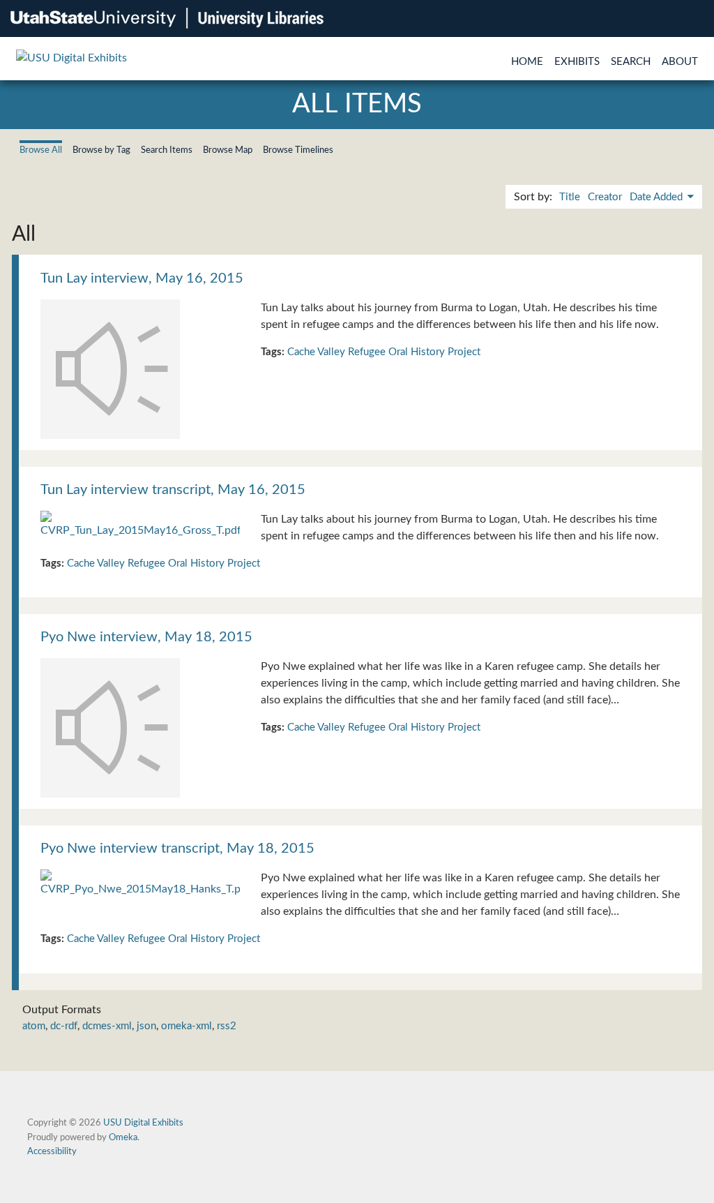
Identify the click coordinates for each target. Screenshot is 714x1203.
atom (33, 1026)
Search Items (166, 150)
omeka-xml (186, 1026)
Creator (605, 197)
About (680, 62)
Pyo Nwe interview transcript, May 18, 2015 (177, 848)
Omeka (123, 1137)
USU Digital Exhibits (143, 1123)
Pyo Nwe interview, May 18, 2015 (146, 637)
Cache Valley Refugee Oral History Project (383, 352)
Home (527, 62)
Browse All (41, 150)
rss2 (226, 1026)
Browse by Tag (101, 150)
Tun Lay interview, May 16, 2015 (141, 278)
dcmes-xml (107, 1026)
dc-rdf (63, 1026)
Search (631, 62)
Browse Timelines (298, 150)
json (146, 1026)
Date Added (657, 197)
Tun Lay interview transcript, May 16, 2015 (172, 490)
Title (569, 197)
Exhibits (577, 62)
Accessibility (52, 1151)
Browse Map (227, 150)
